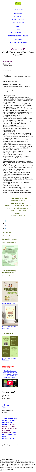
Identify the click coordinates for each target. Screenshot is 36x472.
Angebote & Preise (18, 19)
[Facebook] (5, 226)
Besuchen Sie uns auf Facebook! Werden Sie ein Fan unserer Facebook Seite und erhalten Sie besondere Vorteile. (10, 374)
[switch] (1, 471)
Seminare (18, 26)
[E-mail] (5, 221)
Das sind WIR (18, 16)
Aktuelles (18, 13)
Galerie (18, 39)
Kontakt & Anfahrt (18, 42)
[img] (18, 3)
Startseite (18, 10)
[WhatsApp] (5, 223)
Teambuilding (18, 23)
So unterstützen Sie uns (18, 36)
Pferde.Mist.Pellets (18, 32)
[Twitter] (5, 228)
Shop (18, 29)
